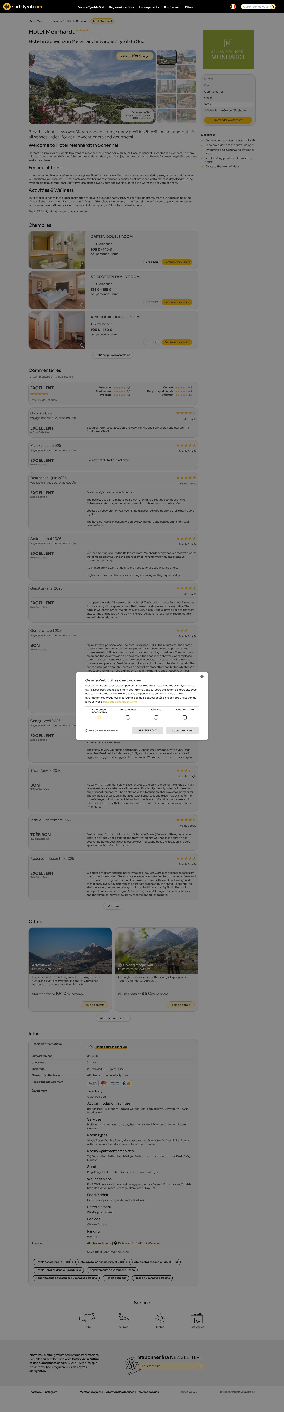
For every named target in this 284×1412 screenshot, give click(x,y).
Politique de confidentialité (120, 701)
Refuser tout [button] (147, 730)
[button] (101, 730)
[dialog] (142, 706)
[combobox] (202, 676)
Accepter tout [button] (182, 730)
